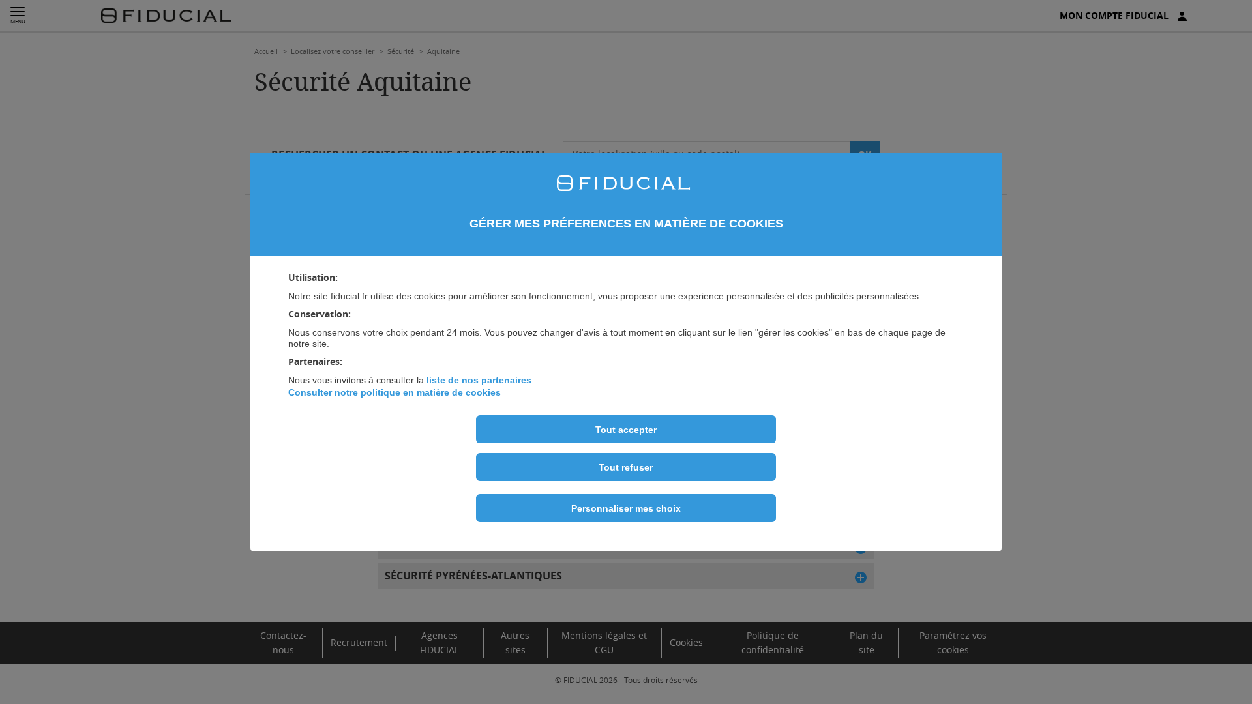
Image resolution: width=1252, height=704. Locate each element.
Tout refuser (626, 467)
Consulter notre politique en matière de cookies (394, 392)
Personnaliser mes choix (626, 508)
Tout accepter (626, 429)
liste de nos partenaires (478, 380)
